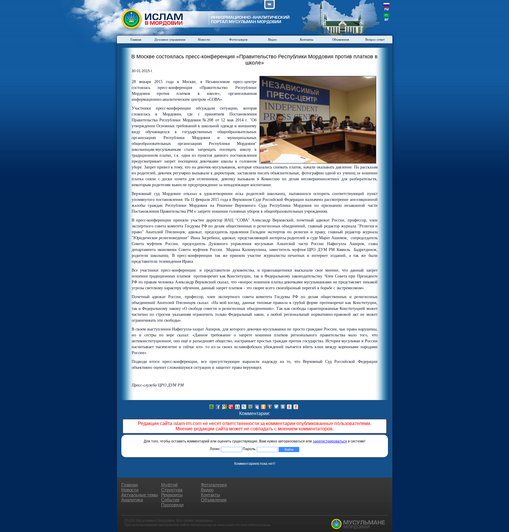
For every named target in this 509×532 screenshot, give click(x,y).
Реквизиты (172, 494)
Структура (171, 489)
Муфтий (169, 484)
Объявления (340, 39)
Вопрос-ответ (375, 39)
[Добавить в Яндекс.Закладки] (289, 406)
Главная (135, 39)
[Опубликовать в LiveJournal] (244, 406)
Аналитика (132, 499)
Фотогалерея (238, 39)
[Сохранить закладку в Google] (224, 406)
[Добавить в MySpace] (256, 406)
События (170, 499)
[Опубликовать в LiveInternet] (237, 406)
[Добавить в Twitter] (276, 406)
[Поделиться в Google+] (231, 406)
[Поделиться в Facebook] (218, 406)
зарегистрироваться (330, 441)
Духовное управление (170, 39)
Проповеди (172, 504)
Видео (272, 39)
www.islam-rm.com (232, 525)
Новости (204, 39)
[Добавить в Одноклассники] (263, 406)
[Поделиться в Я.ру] (295, 406)
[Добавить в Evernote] (211, 406)
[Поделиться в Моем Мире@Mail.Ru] (250, 406)
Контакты (306, 39)
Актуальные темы (139, 494)
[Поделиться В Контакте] (282, 406)
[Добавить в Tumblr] (269, 406)
